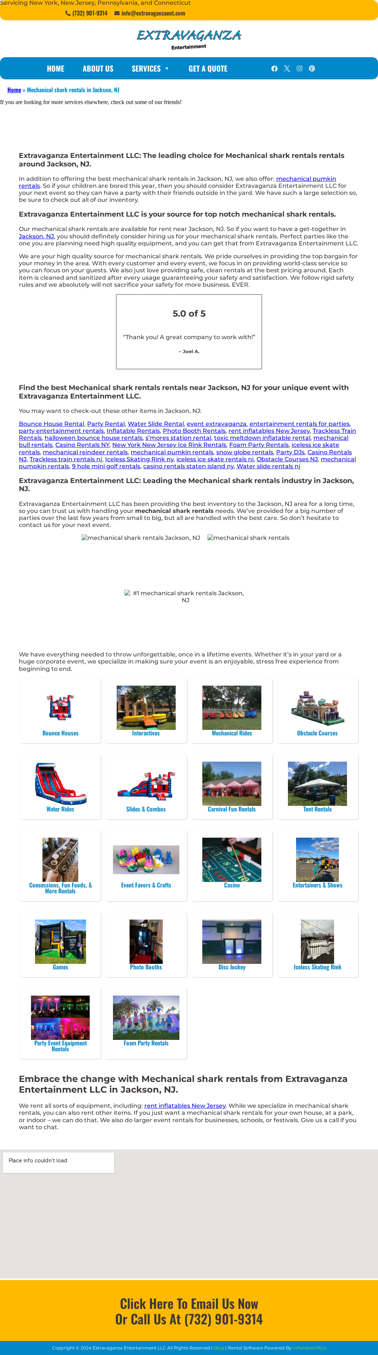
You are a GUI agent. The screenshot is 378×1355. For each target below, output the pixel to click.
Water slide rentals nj (268, 466)
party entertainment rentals (61, 430)
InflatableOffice (309, 1348)
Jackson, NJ (36, 236)
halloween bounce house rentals (93, 437)
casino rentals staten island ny (188, 466)
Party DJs (290, 452)
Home (55, 68)
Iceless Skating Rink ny (139, 459)
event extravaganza (217, 423)
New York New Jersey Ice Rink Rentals (169, 444)
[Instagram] (299, 68)
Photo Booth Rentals (194, 430)
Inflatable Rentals (133, 430)
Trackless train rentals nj (66, 459)
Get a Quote (208, 68)
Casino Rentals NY (82, 444)
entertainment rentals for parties (300, 423)
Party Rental (106, 423)
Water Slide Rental (156, 423)
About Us (98, 68)
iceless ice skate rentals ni (215, 459)
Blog (219, 1348)
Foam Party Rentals (259, 444)
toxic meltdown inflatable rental (262, 437)
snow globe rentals (244, 452)
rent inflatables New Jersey (269, 430)
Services (146, 68)
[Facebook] (274, 68)
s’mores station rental (178, 437)
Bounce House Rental (51, 423)
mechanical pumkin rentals (172, 452)
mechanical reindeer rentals (85, 452)
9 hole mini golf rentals (106, 466)
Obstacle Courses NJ (287, 459)
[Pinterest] (312, 68)
